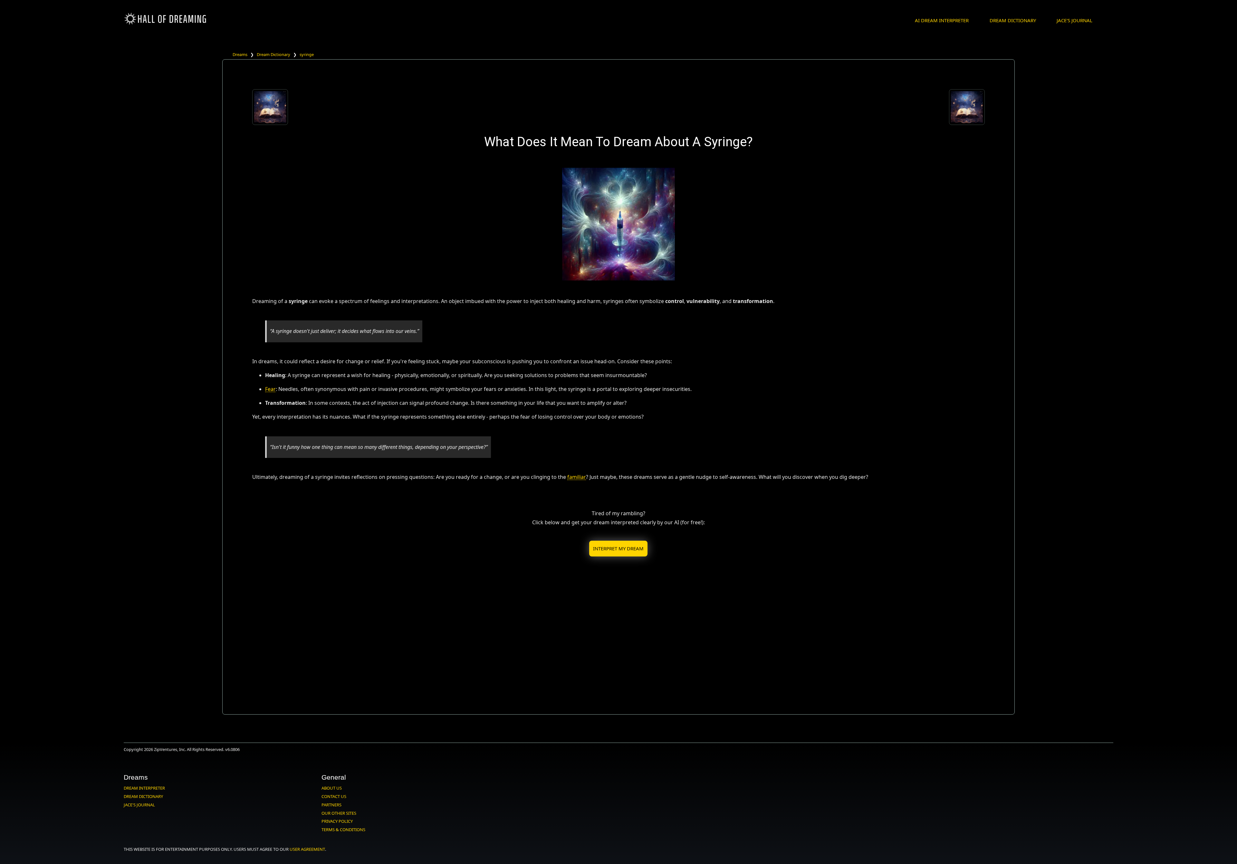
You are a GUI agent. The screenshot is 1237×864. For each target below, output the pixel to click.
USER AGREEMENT (307, 849)
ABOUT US (331, 788)
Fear (270, 389)
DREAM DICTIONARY (1013, 20)
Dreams (240, 54)
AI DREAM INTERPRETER (942, 20)
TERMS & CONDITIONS (343, 829)
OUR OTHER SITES (338, 813)
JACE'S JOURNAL (1074, 20)
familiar (576, 476)
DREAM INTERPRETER (144, 788)
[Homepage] (165, 23)
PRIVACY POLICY (337, 821)
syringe (307, 54)
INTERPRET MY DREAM (618, 548)
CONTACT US (333, 796)
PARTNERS (331, 805)
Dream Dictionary (273, 54)
